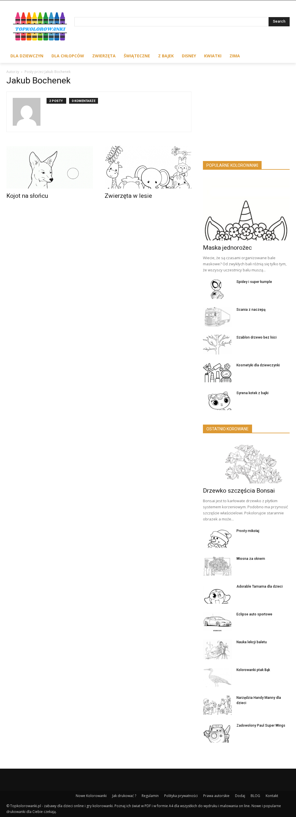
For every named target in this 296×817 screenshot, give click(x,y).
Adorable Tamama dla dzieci (259, 586)
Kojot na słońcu (27, 195)
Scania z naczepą (250, 310)
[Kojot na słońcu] (49, 167)
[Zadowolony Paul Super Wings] (217, 733)
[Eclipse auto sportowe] (217, 622)
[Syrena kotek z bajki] (217, 400)
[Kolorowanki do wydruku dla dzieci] (40, 27)
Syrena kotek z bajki (252, 393)
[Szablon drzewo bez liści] (217, 345)
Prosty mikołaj (247, 531)
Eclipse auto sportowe (254, 614)
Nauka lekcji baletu (251, 642)
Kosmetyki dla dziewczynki (258, 365)
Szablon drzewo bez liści (256, 337)
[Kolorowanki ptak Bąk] (217, 677)
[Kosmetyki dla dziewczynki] (217, 373)
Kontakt (272, 795)
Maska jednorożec (227, 247)
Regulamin (150, 795)
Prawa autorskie (216, 795)
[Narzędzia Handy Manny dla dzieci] (217, 705)
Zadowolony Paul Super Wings (260, 725)
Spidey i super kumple (254, 282)
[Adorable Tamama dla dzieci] (217, 594)
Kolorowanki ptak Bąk (253, 670)
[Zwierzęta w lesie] (148, 167)
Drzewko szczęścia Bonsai (239, 490)
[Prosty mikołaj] (217, 538)
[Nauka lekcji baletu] (217, 649)
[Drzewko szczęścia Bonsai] (246, 462)
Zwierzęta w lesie (128, 195)
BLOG (255, 795)
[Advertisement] (246, 114)
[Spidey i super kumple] (217, 289)
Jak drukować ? (124, 795)
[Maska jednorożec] (246, 208)
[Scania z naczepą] (217, 317)
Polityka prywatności (181, 795)
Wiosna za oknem (250, 559)
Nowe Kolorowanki (91, 795)
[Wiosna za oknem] (217, 566)
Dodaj (240, 795)
